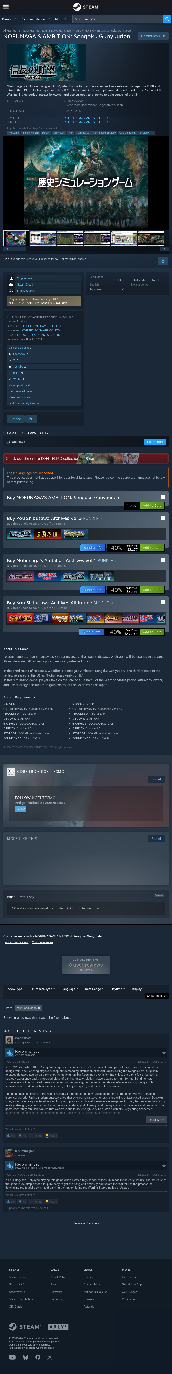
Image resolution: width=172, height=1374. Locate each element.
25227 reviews (43, 1042)
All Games (9, 30)
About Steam (17, 1277)
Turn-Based (82, 132)
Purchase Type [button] (42, 989)
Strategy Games (29, 30)
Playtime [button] (116, 989)
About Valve (58, 1277)
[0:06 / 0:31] (85, 182)
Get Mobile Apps (132, 1284)
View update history (21, 385)
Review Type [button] (14, 989)
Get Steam (129, 1277)
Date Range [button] (93, 989)
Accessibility (92, 1284)
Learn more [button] (155, 442)
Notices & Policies (96, 1292)
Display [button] (137, 989)
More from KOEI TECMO (40, 771)
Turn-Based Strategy (104, 132)
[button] (9, 19)
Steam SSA (16, 1284)
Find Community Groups (24, 403)
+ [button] (153, 132)
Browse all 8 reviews (86, 1223)
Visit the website (19, 347)
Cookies (89, 1299)
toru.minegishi (25, 1151)
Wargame (13, 132)
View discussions (19, 397)
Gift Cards (15, 1306)
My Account (129, 1299)
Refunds (89, 1306)
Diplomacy (59, 132)
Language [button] (68, 989)
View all (159, 895)
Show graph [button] (154, 996)
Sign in (8, 259)
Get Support (130, 1292)
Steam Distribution (21, 1299)
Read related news (20, 391)
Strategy (144, 132)
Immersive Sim (30, 132)
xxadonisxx (23, 1038)
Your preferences (42, 942)
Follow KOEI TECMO (35, 798)
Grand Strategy (127, 132)
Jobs (53, 1284)
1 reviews (20, 1155)
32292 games (22, 1042)
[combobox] (117, 19)
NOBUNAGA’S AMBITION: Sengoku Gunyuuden (38, 303)
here (78, 908)
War (70, 132)
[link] (123, 547)
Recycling (56, 1299)
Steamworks (17, 1292)
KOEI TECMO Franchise (56, 30)
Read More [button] (156, 1119)
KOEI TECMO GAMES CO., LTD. (86, 118)
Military (46, 132)
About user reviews (16, 942)
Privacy (88, 1277)
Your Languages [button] (26, 1008)
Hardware (56, 1292)
